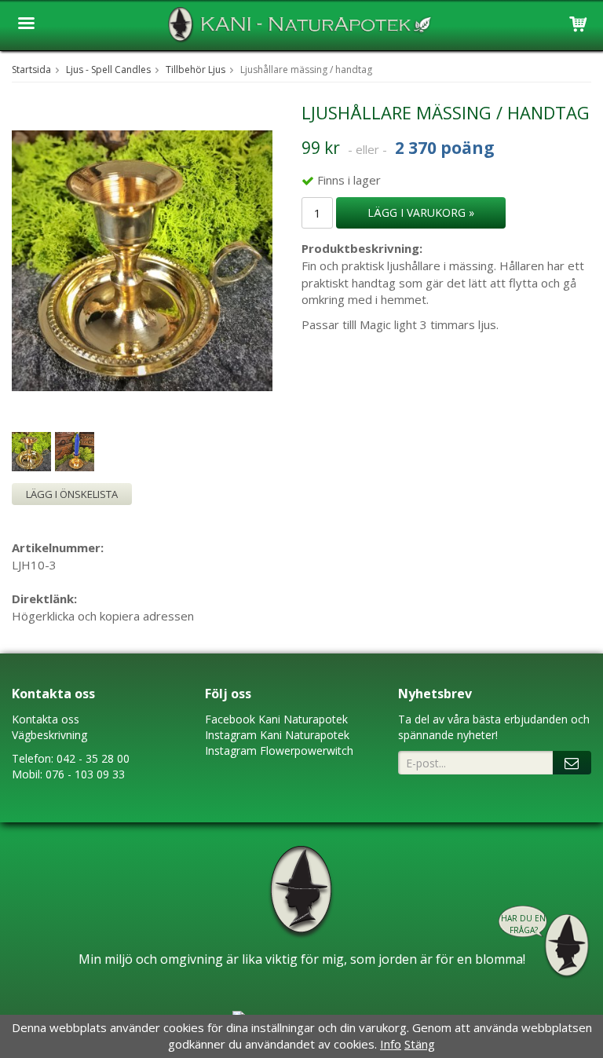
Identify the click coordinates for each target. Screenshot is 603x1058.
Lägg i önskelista (72, 494)
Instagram (231, 734)
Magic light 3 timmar (414, 324)
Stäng (419, 1044)
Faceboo (227, 719)
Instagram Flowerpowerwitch (279, 750)
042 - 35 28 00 (93, 758)
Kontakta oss (45, 719)
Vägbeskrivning (49, 734)
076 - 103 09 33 (85, 774)
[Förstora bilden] (142, 259)
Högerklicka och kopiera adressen (103, 616)
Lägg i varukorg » (420, 212)
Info (390, 1044)
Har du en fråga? (523, 924)
